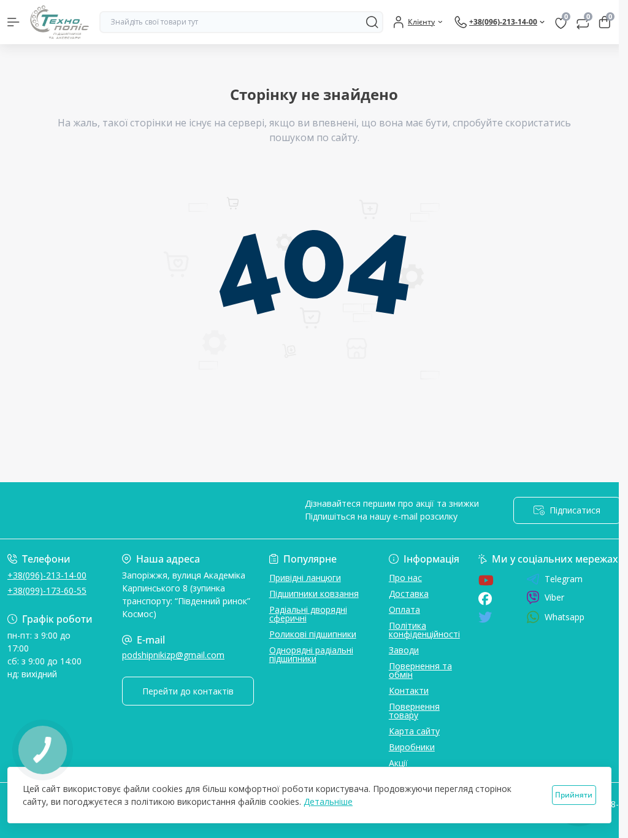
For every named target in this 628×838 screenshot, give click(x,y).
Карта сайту (414, 731)
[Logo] (59, 22)
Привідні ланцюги (305, 577)
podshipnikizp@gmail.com (173, 655)
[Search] (372, 22)
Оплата (404, 609)
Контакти (409, 690)
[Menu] (13, 22)
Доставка (409, 593)
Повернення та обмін (420, 670)
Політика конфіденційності (424, 630)
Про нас (405, 577)
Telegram (564, 579)
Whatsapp (564, 617)
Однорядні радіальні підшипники (311, 654)
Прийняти (573, 795)
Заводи (404, 650)
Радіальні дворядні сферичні (308, 614)
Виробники (412, 747)
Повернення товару (414, 711)
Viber (554, 597)
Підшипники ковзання (314, 593)
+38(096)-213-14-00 (46, 575)
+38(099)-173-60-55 (46, 590)
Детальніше (328, 801)
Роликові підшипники (312, 634)
